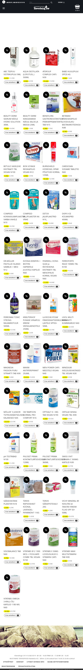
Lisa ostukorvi (10, 82)
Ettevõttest (8, 662)
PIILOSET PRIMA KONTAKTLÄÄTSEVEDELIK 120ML (34, 459)
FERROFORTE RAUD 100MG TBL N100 (70, 264)
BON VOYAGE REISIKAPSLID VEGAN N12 (29, 169)
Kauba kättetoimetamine (58, 662)
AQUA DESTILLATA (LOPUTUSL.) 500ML (31, 74)
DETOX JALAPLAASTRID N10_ (49, 216)
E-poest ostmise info (35, 662)
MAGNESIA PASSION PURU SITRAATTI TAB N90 (12, 370)
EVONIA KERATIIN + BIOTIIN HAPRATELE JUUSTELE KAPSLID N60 (31, 267)
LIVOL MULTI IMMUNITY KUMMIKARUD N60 (70, 320)
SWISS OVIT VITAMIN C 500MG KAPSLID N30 (70, 459)
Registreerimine (8, 666)
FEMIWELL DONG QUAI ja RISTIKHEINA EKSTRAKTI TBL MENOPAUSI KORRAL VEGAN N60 (50, 270)
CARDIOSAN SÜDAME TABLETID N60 (70, 169)
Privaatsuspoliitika (26, 666)
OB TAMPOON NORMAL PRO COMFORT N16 (29, 415)
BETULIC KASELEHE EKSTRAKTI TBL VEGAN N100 (12, 169)
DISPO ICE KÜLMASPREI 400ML (68, 216)
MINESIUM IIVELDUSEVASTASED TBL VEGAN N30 (71, 370)
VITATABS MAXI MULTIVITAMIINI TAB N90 (69, 554)
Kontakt (20, 662)
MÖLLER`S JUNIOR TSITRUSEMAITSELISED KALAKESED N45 (14, 415)
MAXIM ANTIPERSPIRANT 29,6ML (31, 370)
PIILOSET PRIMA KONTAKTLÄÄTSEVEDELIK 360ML (54, 459)
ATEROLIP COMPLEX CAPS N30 (50, 74)
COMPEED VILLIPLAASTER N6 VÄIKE (31, 216)
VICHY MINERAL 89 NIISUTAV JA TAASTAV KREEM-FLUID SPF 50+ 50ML (70, 507)
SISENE (60, 2)
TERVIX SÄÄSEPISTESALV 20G (50, 504)
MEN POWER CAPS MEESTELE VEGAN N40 (51, 370)
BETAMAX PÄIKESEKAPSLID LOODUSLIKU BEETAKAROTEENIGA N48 (71, 122)
